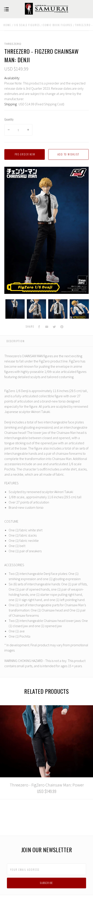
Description (15, 341)
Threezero (12, 44)
